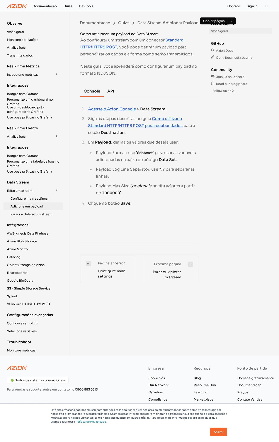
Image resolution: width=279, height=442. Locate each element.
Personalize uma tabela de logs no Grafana (33, 164)
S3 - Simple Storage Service (29, 288)
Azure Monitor (18, 249)
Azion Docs (224, 51)
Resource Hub (205, 385)
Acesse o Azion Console (112, 109)
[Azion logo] (70, 368)
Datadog (13, 257)
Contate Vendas (249, 399)
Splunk (12, 296)
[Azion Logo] (17, 6)
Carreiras (155, 392)
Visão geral (15, 32)
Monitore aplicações (22, 40)
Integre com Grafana (23, 94)
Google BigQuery (20, 281)
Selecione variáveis (22, 331)
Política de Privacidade (91, 421)
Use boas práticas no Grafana (29, 117)
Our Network (158, 385)
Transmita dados (20, 55)
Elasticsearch (17, 273)
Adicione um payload (26, 206)
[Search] (267, 6)
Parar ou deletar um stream (31, 214)
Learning (201, 392)
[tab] (92, 92)
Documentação (249, 385)
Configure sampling (22, 323)
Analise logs (16, 48)
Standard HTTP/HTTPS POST (28, 304)
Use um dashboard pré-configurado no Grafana (25, 109)
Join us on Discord (230, 77)
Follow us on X (223, 91)
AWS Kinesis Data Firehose (28, 233)
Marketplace (203, 399)
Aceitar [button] (218, 431)
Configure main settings (29, 198)
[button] (33, 28)
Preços (242, 392)
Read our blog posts (231, 84)
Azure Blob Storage (22, 241)
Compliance (157, 399)
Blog (197, 378)
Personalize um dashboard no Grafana (30, 102)
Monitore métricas (21, 350)
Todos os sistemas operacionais (40, 380)
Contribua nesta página (233, 58)
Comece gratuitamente (255, 378)
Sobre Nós (156, 378)
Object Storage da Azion (26, 265)
